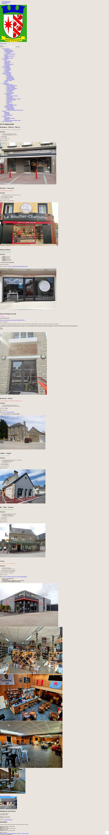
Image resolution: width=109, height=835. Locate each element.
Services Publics (7, 65)
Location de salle (8, 62)
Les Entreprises (7, 70)
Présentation (9, 75)
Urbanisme (6, 56)
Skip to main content (6, 2)
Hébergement (7, 63)
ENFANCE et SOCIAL (6, 73)
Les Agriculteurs (7, 68)
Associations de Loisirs (9, 84)
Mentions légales (3, 833)
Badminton (9, 94)
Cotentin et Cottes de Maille (12, 88)
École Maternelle (10, 76)
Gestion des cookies (25, 833)
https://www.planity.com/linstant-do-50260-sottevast (18, 266)
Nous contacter (7, 117)
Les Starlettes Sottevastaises (12, 104)
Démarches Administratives (9, 55)
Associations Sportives (9, 93)
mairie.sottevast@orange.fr (7, 819)
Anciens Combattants (10, 86)
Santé (6, 60)
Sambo (8, 102)
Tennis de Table (9, 103)
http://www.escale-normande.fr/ (8, 412)
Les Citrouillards (10, 90)
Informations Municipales (9, 50)
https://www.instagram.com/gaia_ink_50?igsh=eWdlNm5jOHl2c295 (12, 320)
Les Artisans (7, 71)
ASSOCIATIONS (5, 83)
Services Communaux (11, 79)
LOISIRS (4, 111)
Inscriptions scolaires (10, 78)
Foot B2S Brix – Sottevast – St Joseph (14, 98)
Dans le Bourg (7, 113)
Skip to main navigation (6, 1)
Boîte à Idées (7, 119)
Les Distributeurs (8, 72)
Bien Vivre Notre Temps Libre (12, 95)
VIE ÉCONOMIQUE (6, 67)
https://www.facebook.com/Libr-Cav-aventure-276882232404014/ (15, 576)
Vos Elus (8, 52)
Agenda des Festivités (8, 115)
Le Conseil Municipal (8, 51)
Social (6, 82)
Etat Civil (6, 54)
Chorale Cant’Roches (11, 108)
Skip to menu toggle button (7, 121)
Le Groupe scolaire (8, 74)
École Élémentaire (10, 77)
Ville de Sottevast (3, 43)
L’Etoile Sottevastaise (11, 89)
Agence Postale (7, 61)
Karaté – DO (9, 100)
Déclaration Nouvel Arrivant (10, 118)
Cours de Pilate (9, 96)
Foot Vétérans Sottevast (11, 99)
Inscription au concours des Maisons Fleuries (13, 120)
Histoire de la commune (9, 57)
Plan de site (19, 833)
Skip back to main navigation (5, 795)
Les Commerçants (8, 69)
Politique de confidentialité (11, 833)
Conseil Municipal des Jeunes (10, 53)
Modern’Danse (9, 101)
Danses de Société (10, 97)
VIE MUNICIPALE (6, 48)
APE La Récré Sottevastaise (12, 85)
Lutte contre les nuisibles (9, 64)
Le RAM (6, 81)
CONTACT (4, 116)
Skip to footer (4, 3)
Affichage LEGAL (8, 49)
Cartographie (7, 66)
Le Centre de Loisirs (8, 80)
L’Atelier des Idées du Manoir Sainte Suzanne (15, 110)
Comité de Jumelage (10, 109)
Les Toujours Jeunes (10, 92)
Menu (1, 45)
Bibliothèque (7, 112)
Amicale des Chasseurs (11, 87)
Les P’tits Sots (9, 91)
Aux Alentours (7, 114)
